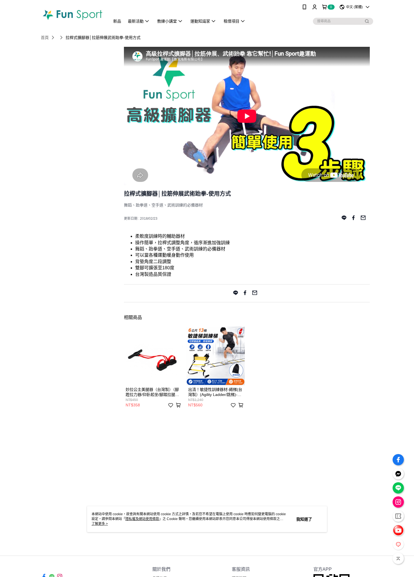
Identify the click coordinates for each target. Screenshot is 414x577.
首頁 (45, 37)
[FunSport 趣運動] (72, 15)
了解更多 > (100, 524)
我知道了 (304, 519)
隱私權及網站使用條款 (142, 519)
